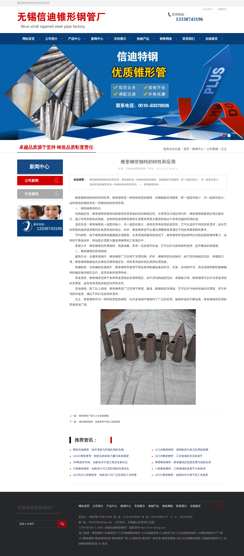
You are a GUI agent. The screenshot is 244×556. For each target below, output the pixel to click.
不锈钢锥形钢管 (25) (133, 533)
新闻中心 (97, 38)
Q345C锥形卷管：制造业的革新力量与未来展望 (101, 456)
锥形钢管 (81, 197)
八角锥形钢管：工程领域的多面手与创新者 (180, 468)
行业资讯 (32, 194)
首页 (186, 149)
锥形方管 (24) (172, 533)
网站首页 (28, 38)
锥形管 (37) (114, 533)
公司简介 (51, 38)
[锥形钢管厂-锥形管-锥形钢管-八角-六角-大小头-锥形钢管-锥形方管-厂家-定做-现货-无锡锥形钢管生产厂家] (74, 28)
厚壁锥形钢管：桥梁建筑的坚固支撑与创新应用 (183, 462)
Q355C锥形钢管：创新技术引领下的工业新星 (181, 474)
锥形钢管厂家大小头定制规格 (94, 415)
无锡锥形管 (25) (154, 533)
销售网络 (166, 38)
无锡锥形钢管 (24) (190, 533)
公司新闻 (212, 149)
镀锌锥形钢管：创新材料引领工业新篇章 (99, 421)
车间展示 (120, 38)
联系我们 (189, 38)
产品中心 (74, 38)
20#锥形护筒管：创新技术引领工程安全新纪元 (100, 462)
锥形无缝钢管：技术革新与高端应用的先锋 (98, 449)
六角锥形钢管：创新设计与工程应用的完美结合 (101, 468)
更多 (105, 543)
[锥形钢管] (122, 92)
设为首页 (207, 9)
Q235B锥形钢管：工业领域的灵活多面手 (179, 456)
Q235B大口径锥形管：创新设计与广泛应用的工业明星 (105, 474)
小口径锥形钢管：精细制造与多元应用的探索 (181, 449)
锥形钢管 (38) (100, 533)
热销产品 (143, 38)
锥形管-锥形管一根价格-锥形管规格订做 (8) (159, 538)
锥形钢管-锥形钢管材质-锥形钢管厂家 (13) (108, 538)
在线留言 (211, 38)
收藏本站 (222, 9)
